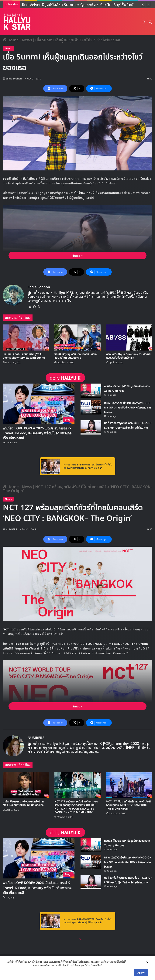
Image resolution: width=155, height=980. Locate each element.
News (27, 40)
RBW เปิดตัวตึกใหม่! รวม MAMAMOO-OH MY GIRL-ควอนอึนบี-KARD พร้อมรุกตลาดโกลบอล (128, 407)
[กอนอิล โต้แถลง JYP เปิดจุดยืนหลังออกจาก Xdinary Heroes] (91, 391)
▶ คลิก (99, 467)
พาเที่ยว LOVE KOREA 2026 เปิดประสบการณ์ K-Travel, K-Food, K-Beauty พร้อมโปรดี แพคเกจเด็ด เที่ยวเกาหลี (37, 433)
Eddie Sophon (14, 78)
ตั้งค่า (106, 965)
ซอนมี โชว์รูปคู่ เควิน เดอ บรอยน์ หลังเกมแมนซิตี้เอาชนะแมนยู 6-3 (76, 356)
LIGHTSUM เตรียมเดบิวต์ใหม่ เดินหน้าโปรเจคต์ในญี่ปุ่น (67, 4)
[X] (39, 306)
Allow (141, 972)
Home (12, 40)
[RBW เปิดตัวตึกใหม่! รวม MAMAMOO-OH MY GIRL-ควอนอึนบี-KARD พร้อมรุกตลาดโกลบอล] (91, 407)
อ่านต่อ (76, 255)
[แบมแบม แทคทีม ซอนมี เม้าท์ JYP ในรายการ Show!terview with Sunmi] (26, 337)
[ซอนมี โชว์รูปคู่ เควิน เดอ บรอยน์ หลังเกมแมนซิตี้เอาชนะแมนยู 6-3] (77, 337)
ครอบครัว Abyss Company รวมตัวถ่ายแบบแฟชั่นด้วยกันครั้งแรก (128, 356)
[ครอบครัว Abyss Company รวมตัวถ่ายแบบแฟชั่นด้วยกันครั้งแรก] (129, 337)
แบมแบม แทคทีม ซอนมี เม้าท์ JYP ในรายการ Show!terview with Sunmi (24, 356)
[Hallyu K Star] (17, 21)
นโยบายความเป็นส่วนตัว (19, 965)
